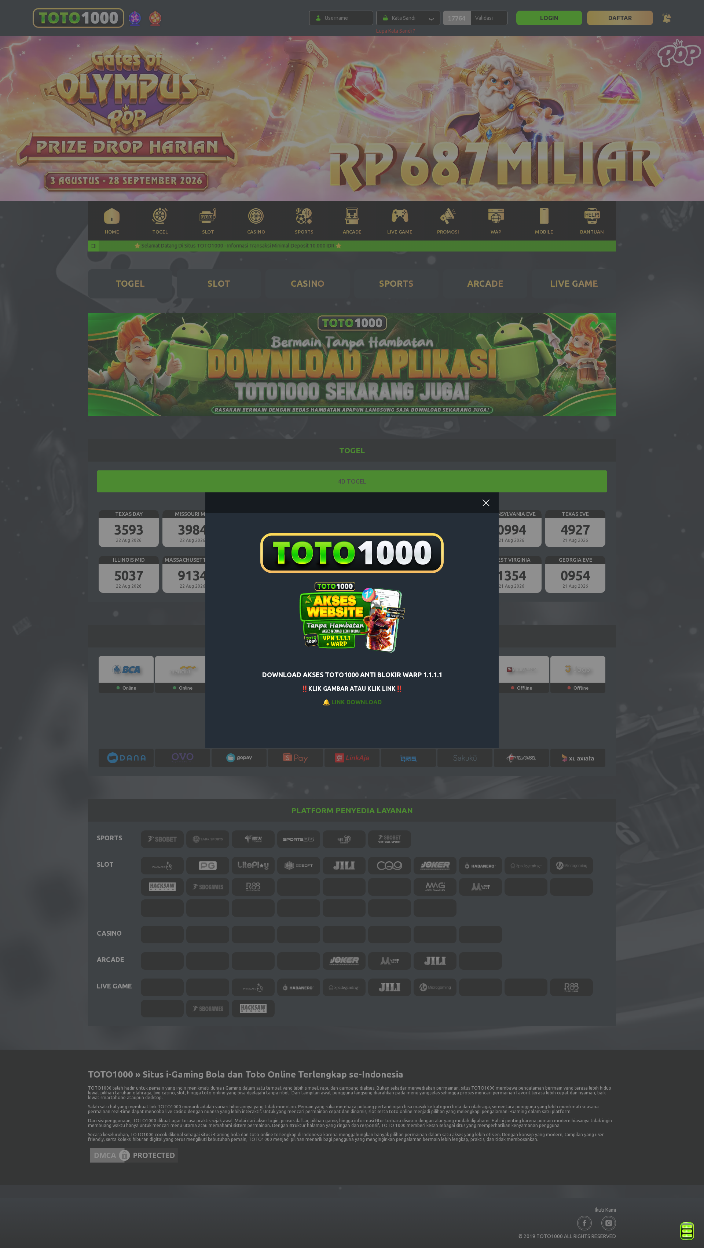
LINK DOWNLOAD (356, 702)
